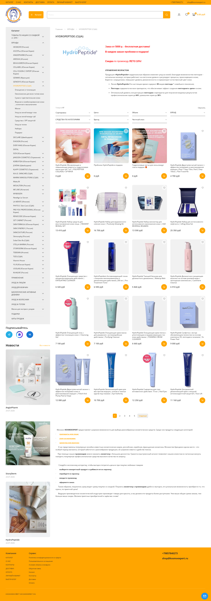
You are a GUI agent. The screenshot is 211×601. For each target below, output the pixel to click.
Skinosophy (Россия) (21, 236)
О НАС (18, 2)
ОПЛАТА (50, 2)
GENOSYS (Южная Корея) (23, 82)
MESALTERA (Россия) (21, 185)
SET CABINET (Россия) (22, 220)
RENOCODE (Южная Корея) (24, 216)
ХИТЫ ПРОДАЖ (17, 318)
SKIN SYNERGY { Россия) (23, 228)
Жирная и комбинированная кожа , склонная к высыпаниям (29, 103)
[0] (186, 14)
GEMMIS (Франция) (21, 78)
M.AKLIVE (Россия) (20, 272)
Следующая (143, 416)
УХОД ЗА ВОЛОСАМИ (20, 299)
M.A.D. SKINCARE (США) (23, 173)
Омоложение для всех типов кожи (29, 94)
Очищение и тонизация (25, 90)
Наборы (18, 128)
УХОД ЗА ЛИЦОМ (18, 282)
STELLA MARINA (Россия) (23, 244)
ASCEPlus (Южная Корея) (23, 51)
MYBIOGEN (17, 193)
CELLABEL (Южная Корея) (24, 67)
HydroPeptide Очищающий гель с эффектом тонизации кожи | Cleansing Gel (72, 335)
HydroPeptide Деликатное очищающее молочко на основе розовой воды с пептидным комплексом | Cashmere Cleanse (186, 279)
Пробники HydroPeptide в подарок (108, 165)
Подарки (18, 132)
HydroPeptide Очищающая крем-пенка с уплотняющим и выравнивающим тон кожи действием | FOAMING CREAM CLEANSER (149, 336)
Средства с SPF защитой (25, 120)
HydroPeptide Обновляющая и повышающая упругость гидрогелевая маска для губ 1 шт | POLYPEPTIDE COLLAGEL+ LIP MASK (72, 168)
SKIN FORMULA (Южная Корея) (26, 224)
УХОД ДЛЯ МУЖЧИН (19, 287)
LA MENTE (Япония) (21, 201)
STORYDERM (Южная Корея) (25, 248)
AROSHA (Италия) (20, 59)
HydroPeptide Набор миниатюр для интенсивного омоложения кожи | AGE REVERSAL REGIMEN (149, 224)
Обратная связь (35, 568)
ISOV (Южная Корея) (21, 153)
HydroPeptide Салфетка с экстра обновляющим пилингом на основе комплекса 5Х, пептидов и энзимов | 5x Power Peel (187, 336)
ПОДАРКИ (15, 314)
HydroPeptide (13, 539)
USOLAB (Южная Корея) (23, 268)
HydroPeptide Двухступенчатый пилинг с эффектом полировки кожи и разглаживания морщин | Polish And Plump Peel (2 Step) (73, 392)
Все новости (45, 345)
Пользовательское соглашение (41, 561)
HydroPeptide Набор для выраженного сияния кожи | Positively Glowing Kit (110, 223)
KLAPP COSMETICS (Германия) (25, 169)
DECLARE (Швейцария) (22, 137)
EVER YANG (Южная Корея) (24, 145)
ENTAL (16, 149)
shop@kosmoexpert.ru (196, 2)
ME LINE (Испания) (21, 189)
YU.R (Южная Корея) (21, 264)
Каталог (38, 14)
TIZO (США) (18, 256)
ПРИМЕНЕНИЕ (17, 278)
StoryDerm (11, 473)
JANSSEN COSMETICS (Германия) (26, 157)
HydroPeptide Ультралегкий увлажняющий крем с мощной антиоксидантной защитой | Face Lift (186, 391)
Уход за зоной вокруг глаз (26, 112)
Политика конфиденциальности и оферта (45, 557)
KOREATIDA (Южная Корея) (24, 161)
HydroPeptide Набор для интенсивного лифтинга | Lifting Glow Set (186, 223)
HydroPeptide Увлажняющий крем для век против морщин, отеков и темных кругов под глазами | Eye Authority (110, 391)
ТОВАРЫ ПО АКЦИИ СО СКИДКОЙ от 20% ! (25, 36)
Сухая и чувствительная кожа (27, 98)
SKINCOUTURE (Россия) (22, 232)
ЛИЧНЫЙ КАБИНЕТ (65, 2)
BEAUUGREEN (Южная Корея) (25, 63)
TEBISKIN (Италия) (20, 252)
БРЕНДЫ (70, 29)
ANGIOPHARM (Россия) (22, 55)
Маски (17, 108)
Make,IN (16, 181)
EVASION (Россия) (20, 141)
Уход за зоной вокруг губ (25, 116)
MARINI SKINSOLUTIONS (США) (25, 177)
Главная (59, 29)
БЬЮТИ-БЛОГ (80, 2)
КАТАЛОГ (9, 2)
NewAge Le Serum (20, 197)
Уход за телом (21, 124)
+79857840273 (177, 2)
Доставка (32, 579)
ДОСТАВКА (40, 2)
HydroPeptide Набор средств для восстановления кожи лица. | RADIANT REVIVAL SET (72, 224)
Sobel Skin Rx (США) (21, 240)
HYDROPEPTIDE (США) (22, 86)
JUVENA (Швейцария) (22, 165)
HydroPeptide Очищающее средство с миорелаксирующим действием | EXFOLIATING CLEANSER (71, 278)
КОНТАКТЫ (28, 2)
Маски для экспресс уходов (22, 309)
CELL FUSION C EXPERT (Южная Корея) (26, 72)
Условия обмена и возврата (39, 565)
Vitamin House (19, 260)
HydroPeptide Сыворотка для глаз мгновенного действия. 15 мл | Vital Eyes (149, 390)
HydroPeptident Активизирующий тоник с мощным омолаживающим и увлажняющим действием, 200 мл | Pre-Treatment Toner (111, 279)
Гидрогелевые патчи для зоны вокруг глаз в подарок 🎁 (148, 166)
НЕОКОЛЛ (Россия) (21, 47)
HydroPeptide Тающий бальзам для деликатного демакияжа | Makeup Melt (148, 277)
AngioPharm (12, 407)
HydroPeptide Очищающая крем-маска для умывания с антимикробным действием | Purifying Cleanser (110, 335)
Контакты (32, 576)
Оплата (31, 583)
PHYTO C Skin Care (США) (23, 205)
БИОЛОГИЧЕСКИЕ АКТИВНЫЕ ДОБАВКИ (23, 293)
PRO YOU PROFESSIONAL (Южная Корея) (26, 210)
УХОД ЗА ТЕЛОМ (18, 304)
